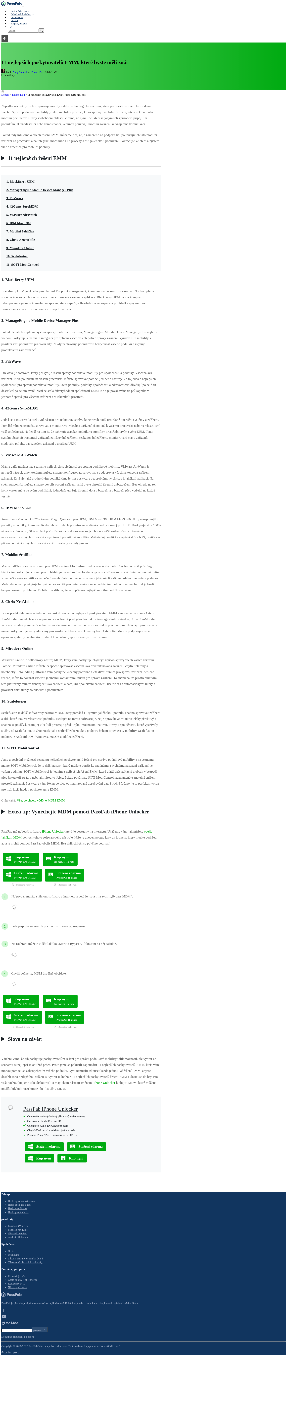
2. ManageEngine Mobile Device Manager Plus (39, 190)
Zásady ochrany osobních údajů (25, 1258)
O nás (11, 1251)
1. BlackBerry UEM (20, 181)
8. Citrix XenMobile (20, 239)
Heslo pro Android (18, 1212)
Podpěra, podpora (19, 23)
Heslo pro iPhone (17, 1208)
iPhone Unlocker (53, 831)
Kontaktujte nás (16, 1276)
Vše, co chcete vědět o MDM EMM (40, 800)
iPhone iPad (36, 72)
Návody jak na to (17, 1287)
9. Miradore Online (20, 248)
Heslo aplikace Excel (19, 1204)
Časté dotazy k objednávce (22, 1279)
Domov (5, 94)
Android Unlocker (18, 1237)
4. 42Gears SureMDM (22, 206)
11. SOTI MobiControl (22, 264)
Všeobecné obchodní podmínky (25, 1262)
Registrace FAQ (17, 1283)
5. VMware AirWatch (21, 215)
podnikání (13, 1254)
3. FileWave (14, 198)
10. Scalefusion (17, 256)
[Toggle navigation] (23, 6)
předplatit (37, 1330)
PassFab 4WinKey (18, 1226)
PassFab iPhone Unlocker (50, 1109)
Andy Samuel (19, 72)
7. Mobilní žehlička (20, 231)
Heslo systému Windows (21, 1201)
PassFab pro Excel (18, 1229)
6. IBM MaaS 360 (18, 223)
